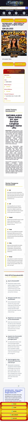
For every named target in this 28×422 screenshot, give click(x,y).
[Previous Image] (2, 43)
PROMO (14, 404)
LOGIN (7, 20)
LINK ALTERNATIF (15, 414)
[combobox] (12, 8)
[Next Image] (26, 43)
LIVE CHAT (15, 417)
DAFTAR (20, 20)
